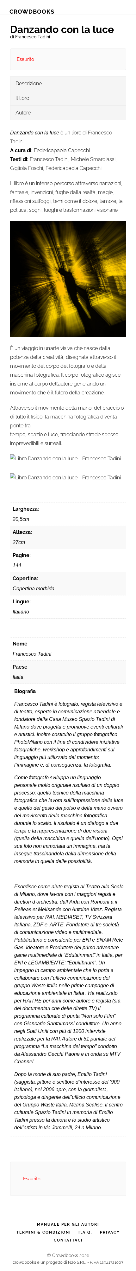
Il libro (22, 98)
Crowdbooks (31, 11)
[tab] (68, 83)
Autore (23, 113)
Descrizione (28, 84)
